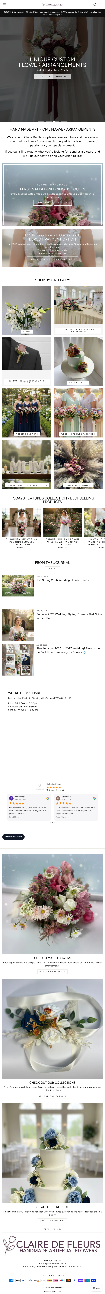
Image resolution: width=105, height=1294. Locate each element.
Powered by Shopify (52, 1292)
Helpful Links (52, 1229)
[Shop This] (52, 194)
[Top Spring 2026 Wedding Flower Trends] (18, 591)
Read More (14, 817)
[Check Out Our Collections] (52, 1029)
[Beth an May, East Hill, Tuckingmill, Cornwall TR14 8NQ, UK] (52, 727)
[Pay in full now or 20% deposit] (52, 248)
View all (52, 569)
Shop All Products (52, 1221)
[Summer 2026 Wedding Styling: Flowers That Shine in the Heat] (18, 625)
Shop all (62, 76)
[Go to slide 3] (53, 822)
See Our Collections (52, 1096)
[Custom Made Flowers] (52, 904)
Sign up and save (51, 1275)
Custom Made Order (52, 972)
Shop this (43, 76)
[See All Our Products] (52, 1153)
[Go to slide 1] (49, 822)
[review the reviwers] (47, 799)
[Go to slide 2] (51, 822)
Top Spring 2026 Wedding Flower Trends (63, 580)
